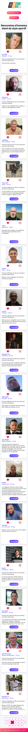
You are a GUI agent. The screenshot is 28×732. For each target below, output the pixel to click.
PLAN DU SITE (16, 730)
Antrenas (4, 313)
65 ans (12, 484)
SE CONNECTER (14, 17)
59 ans (10, 313)
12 (18, 722)
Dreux (3, 270)
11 (15, 722)
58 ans (9, 184)
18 (18, 725)
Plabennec (5, 612)
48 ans (11, 227)
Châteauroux (5, 484)
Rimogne (4, 398)
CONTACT (24, 730)
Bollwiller (4, 56)
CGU (9, 730)
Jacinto (4, 311)
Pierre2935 (5, 611)
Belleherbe (5, 227)
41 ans (14, 441)
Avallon (4, 99)
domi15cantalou (6, 654)
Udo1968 (4, 54)
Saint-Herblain (6, 141)
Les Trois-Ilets (6, 527)
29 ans (8, 270)
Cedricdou (5, 97)
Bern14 (4, 568)
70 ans (13, 141)
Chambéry (5, 355)
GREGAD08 (5, 397)
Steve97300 (5, 440)
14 (25, 722)
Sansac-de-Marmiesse (8, 655)
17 (15, 725)
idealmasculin (6, 354)
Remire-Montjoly (6, 441)
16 (12, 725)
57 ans (10, 56)
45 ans (10, 398)
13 (21, 722)
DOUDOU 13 (5, 696)
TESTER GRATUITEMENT (14, 12)
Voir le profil (14, 70)
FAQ (6, 730)
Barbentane (5, 698)
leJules (4, 268)
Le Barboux (5, 569)
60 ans (11, 569)
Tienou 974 (5, 183)
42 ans (9, 99)
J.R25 (3, 225)
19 (21, 725)
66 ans (11, 355)
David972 (4, 525)
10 (12, 722)
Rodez (3, 184)
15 (9, 725)
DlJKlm (4, 482)
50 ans (11, 612)
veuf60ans (5, 140)
